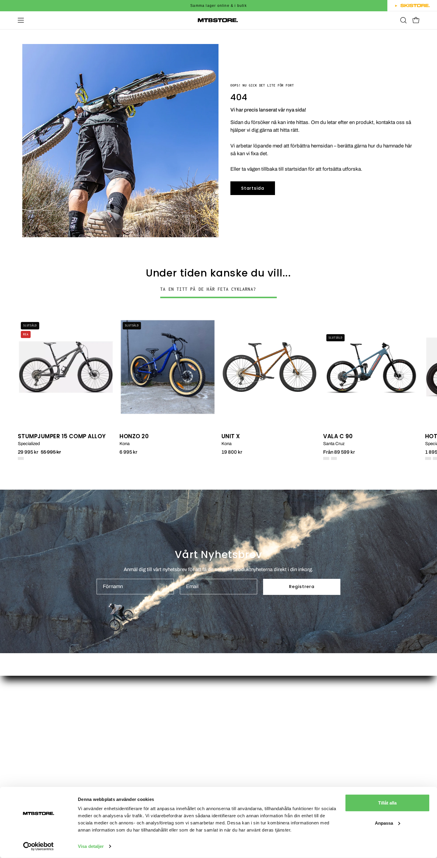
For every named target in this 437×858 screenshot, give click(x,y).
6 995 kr (128, 452)
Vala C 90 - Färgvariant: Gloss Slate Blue (334, 458)
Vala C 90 (338, 436)
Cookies (233, 770)
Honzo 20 (134, 436)
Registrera (301, 587)
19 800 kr (231, 452)
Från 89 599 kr (339, 452)
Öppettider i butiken (246, 698)
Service (232, 729)
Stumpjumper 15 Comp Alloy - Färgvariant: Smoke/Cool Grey (21, 458)
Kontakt (233, 718)
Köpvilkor (235, 749)
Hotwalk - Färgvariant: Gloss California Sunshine (428, 458)
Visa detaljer (91, 846)
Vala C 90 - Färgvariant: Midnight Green (326, 458)
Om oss (233, 708)
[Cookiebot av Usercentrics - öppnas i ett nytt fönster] (38, 846)
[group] (218, 5)
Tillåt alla (387, 802)
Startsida (252, 188)
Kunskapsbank (241, 739)
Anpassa (384, 822)
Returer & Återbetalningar (252, 760)
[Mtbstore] (218, 20)
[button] (403, 20)
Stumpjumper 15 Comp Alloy (62, 436)
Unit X (230, 436)
